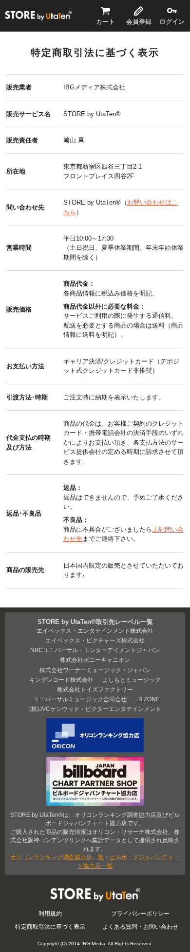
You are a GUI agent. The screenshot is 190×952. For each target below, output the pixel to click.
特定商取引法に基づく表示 (50, 926)
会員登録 (139, 21)
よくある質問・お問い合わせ (140, 926)
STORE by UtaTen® (38, 15)
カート (105, 21)
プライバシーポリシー (140, 913)
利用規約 (50, 913)
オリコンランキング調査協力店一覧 (57, 857)
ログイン (172, 21)
